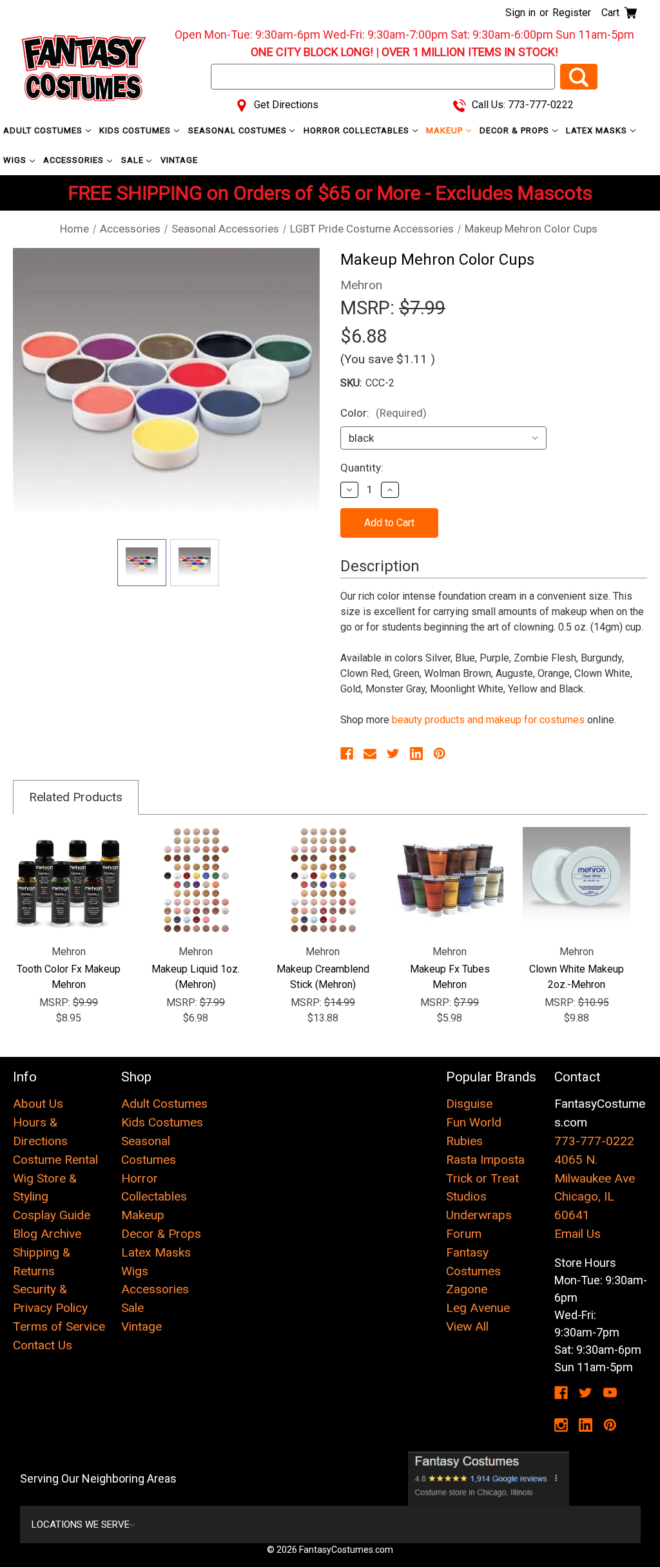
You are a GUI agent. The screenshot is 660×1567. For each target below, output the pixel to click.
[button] (489, 1479)
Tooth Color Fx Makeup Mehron (69, 977)
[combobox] (383, 77)
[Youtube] (610, 1393)
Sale (133, 160)
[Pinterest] (439, 753)
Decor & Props (516, 130)
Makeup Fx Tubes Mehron (450, 977)
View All (467, 1326)
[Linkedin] (416, 753)
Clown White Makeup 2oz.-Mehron (576, 977)
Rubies (464, 1141)
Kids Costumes (136, 130)
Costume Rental (55, 1159)
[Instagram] (561, 1425)
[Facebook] (346, 753)
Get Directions (284, 105)
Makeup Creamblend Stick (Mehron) (323, 977)
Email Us (577, 1233)
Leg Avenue (478, 1307)
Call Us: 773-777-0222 (521, 105)
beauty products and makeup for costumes (488, 720)
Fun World (473, 1122)
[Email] (370, 753)
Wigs (16, 160)
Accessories (74, 160)
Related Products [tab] (75, 797)
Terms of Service (59, 1326)
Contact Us (42, 1345)
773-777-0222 (594, 1141)
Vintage (179, 160)
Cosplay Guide (51, 1215)
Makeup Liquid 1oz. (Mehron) (195, 977)
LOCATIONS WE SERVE (81, 1524)
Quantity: (361, 467)
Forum (463, 1233)
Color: (383, 412)
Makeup (445, 130)
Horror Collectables (358, 130)
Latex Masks (598, 130)
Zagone (466, 1289)
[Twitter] (393, 753)
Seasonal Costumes (238, 130)
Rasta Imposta (485, 1159)
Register (571, 12)
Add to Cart (576, 881)
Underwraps (479, 1215)
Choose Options (69, 881)
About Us (38, 1103)
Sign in (520, 12)
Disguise (469, 1103)
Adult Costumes (44, 130)
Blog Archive (47, 1233)
